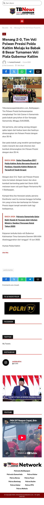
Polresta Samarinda (15, 474)
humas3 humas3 (14, 62)
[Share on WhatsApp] (22, 71)
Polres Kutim (30, 481)
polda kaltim (8, 270)
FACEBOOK (8, 322)
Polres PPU (29, 485)
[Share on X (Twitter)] (14, 71)
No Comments (9, 65)
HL (11, 28)
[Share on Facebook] (6, 71)
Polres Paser (29, 478)
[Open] (22, 388)
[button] (22, 21)
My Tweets (6, 344)
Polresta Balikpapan (22, 471)
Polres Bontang (15, 481)
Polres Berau (15, 478)
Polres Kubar (15, 485)
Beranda (5, 28)
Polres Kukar (32, 474)
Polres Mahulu (22, 489)
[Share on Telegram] (30, 71)
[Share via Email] (38, 71)
